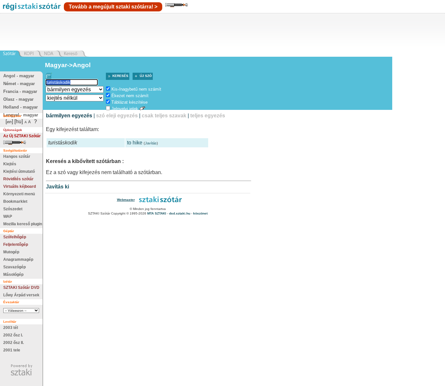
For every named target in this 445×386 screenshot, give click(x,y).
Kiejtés (9, 164)
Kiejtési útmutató (19, 171)
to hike (134, 142)
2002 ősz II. (13, 342)
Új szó (146, 76)
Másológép (13, 274)
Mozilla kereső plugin (22, 224)
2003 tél (10, 327)
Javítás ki (57, 186)
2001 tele (11, 350)
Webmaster (126, 199)
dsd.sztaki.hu (179, 213)
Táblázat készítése (129, 102)
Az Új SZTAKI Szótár (22, 136)
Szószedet (12, 209)
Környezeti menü (19, 194)
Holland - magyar (20, 107)
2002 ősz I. (13, 335)
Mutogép (11, 252)
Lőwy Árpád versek (21, 295)
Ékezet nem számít (130, 95)
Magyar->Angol (68, 65)
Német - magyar (19, 83)
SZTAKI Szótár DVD (21, 287)
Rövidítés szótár (18, 179)
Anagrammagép (18, 259)
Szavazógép (14, 267)
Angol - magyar (18, 75)
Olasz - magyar (18, 99)
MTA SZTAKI (156, 213)
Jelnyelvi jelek (124, 108)
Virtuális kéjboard (19, 186)
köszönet (200, 213)
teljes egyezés (207, 115)
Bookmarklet (15, 201)
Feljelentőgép (15, 244)
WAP (7, 216)
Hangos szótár (16, 156)
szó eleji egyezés (117, 115)
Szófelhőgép (14, 237)
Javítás (151, 143)
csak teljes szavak (164, 115)
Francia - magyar (20, 91)
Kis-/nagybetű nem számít (136, 89)
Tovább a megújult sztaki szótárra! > (113, 6)
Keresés (120, 76)
